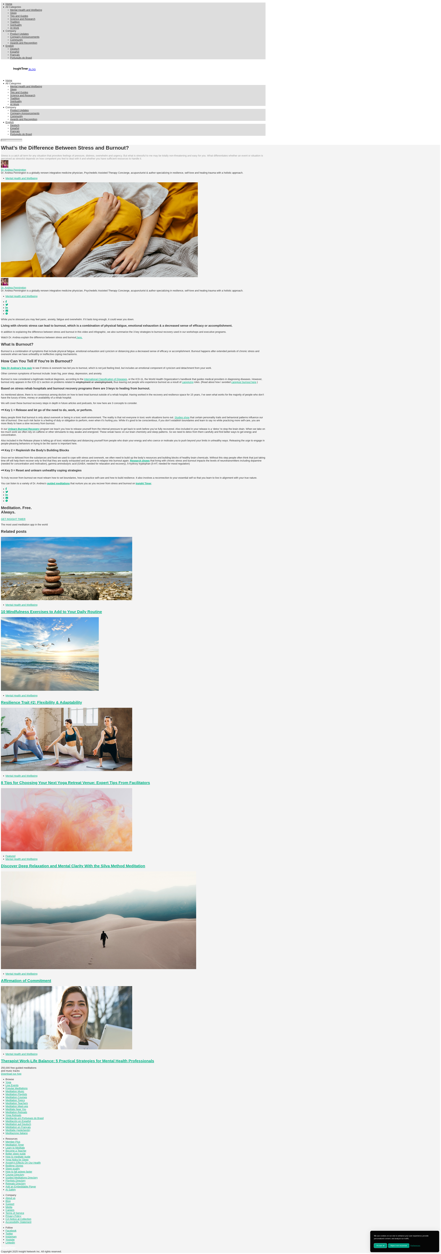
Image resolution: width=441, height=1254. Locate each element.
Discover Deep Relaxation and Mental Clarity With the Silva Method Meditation (73, 866)
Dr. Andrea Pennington (13, 169)
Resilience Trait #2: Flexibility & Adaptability (41, 702)
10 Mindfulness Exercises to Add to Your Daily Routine (51, 612)
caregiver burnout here (243, 382)
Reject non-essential (399, 1245)
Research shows (140, 460)
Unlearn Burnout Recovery (24, 428)
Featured (10, 856)
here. (79, 337)
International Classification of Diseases (105, 379)
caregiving (187, 382)
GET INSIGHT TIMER (13, 519)
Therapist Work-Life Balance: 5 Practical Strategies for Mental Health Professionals (77, 1061)
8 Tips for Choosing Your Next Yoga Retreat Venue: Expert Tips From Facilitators (75, 783)
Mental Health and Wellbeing (21, 178)
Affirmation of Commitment (26, 981)
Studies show (182, 417)
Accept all (380, 1245)
